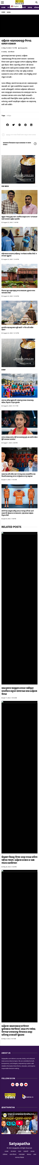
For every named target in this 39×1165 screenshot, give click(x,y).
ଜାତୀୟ (30, 7)
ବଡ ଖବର (13, 1151)
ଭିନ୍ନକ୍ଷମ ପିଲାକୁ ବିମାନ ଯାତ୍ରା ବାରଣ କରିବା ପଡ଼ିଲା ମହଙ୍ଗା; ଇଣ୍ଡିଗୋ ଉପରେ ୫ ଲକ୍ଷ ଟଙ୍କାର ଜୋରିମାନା (19, 859)
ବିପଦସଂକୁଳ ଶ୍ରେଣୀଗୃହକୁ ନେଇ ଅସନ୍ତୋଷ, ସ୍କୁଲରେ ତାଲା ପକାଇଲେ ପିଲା (18, 291)
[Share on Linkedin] (31, 124)
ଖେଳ (35, 1154)
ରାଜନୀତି (23, 7)
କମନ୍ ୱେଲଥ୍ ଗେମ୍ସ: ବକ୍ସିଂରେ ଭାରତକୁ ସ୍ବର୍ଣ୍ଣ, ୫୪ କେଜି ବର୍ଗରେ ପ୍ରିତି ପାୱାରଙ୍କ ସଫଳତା (20, 438)
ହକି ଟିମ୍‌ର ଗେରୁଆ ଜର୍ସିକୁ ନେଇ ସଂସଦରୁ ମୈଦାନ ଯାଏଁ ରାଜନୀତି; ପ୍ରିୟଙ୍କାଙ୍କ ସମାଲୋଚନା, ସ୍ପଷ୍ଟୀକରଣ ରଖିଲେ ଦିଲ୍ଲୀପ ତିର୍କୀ (18, 513)
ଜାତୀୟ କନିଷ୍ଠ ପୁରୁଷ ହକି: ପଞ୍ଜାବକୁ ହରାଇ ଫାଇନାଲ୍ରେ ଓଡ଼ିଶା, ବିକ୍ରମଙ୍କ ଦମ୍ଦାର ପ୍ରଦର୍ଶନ (18, 401)
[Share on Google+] (19, 124)
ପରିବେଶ (5, 1154)
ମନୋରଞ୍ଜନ (22, 1154)
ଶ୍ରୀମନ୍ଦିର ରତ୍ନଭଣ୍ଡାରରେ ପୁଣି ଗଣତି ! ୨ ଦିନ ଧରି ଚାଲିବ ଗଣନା (18, 328)
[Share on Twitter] (13, 124)
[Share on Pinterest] (25, 124)
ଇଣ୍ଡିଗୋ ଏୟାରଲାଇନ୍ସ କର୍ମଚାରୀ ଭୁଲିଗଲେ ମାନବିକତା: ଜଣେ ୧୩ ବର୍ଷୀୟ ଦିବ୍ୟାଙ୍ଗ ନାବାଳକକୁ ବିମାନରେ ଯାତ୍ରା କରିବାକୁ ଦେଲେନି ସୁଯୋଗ (18, 1030)
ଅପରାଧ (29, 1154)
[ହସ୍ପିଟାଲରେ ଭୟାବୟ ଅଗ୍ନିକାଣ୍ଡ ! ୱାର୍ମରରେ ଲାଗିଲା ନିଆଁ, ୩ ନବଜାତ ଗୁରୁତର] (20, 239)
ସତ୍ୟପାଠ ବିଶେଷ (19, 1157)
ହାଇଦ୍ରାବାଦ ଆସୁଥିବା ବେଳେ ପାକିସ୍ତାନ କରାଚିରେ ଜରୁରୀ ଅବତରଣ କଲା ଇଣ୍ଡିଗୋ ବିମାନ (19, 690)
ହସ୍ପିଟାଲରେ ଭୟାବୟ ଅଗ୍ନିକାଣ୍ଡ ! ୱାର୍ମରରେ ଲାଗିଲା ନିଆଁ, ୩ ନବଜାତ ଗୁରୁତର (19, 254)
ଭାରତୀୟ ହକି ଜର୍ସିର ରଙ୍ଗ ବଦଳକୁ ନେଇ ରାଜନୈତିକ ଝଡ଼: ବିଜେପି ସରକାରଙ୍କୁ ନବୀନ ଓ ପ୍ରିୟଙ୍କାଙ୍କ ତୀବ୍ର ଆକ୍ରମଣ (19, 475)
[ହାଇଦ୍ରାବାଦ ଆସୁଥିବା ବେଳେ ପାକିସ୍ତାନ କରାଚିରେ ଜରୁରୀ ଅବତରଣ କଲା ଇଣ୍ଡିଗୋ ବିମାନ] (20, 608)
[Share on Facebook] (7, 124)
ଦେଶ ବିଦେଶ (11, 52)
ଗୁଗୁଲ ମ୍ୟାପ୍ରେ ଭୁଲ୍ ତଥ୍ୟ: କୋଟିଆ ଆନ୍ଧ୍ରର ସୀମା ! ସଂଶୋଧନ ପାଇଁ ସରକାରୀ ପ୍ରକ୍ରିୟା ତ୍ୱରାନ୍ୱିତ (19, 218)
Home (3, 7)
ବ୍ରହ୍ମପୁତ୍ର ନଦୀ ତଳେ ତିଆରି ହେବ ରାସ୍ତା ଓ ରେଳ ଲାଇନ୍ (21, 135)
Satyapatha (23, 48)
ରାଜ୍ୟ (19, 1151)
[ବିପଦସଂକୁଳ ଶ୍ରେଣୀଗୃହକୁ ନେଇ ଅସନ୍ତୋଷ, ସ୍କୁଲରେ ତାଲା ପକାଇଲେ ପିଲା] (20, 276)
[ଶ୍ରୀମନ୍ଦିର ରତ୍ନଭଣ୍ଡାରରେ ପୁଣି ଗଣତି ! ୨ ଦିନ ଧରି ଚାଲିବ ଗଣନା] (20, 313)
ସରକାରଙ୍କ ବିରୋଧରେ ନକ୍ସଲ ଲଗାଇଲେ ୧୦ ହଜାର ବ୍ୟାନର (17, 143)
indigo (9, 115)
